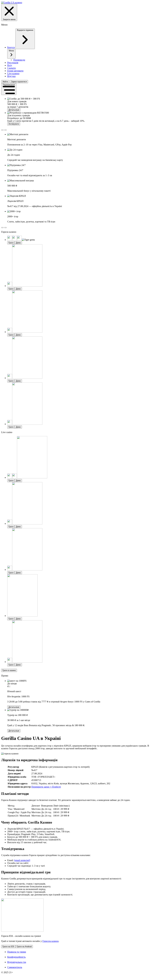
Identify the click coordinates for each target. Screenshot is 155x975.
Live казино (13, 73)
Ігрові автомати (15, 70)
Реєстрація (12, 62)
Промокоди (19, 60)
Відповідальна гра (16, 962)
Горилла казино (50, 941)
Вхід (9, 65)
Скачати (11, 68)
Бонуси (11, 47)
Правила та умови (16, 952)
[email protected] (22, 860)
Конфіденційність (16, 957)
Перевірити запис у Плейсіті (46, 786)
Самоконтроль (14, 967)
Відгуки (11, 76)
